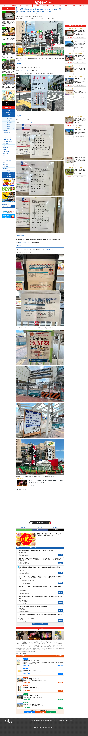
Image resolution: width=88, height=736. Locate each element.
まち (54, 5)
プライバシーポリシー (71, 720)
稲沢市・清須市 (5, 143)
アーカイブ (81, 5)
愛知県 (37, 13)
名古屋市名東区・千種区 (7, 137)
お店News (37, 5)
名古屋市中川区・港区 (7, 139)
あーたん (24, 653)
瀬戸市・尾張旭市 (6, 151)
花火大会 (32, 651)
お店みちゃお (46, 5)
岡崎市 (4, 162)
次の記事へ (55, 527)
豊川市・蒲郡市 (5, 166)
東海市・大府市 (5, 153)
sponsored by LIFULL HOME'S (56, 655)
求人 (21, 5)
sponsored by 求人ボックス (31, 547)
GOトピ (6, 5)
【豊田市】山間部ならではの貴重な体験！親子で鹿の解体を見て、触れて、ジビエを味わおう (8, 71)
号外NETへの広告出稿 (53, 720)
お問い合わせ (63, 720)
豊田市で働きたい (21, 547)
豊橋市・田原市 (5, 168)
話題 (60, 5)
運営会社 (38, 720)
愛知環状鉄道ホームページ (25, 242)
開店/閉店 (28, 5)
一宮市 (4, 145)
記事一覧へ (40, 527)
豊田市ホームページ (25, 70)
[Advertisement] (75, 16)
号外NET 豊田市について (37, 722)
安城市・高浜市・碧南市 (7, 160)
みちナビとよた (49, 249)
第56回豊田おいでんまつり (25, 651)
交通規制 (18, 651)
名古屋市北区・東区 (6, 132)
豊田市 (51, 2)
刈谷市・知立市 (5, 158)
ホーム (33, 720)
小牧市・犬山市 (5, 147)
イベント (67, 5)
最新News (14, 5)
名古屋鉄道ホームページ (26, 122)
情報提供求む (45, 720)
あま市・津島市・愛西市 (7, 141)
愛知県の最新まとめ (6, 130)
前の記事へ (25, 527)
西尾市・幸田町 (5, 164)
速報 (74, 5)
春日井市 (4, 149)
